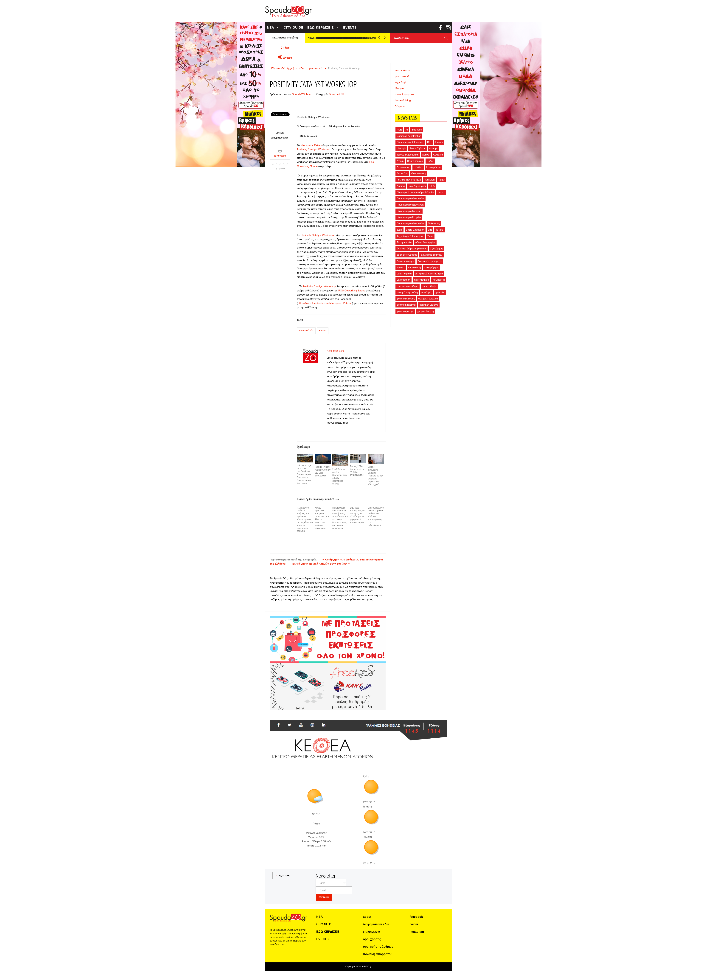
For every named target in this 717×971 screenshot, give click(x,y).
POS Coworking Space (351, 290)
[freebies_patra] (328, 665)
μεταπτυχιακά (404, 273)
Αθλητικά (438, 154)
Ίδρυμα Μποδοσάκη (407, 154)
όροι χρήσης (372, 939)
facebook (416, 916)
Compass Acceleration (409, 136)
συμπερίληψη (429, 286)
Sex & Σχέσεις (417, 148)
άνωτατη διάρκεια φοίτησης (411, 248)
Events (322, 330)
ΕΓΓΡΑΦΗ (324, 897)
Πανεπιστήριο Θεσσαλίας (410, 223)
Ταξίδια (439, 229)
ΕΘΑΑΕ (418, 167)
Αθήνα (425, 154)
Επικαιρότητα (433, 167)
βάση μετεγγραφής (407, 254)
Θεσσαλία (402, 173)
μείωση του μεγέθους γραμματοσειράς (278, 141)
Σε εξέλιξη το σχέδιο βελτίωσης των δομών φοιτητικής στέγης (339, 476)
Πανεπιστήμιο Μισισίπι (409, 211)
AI (407, 129)
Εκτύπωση (280, 155)
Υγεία (430, 236)
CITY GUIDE (293, 27)
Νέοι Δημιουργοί (417, 186)
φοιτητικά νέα (316, 68)
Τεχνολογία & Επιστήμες (410, 236)
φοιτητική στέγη (405, 311)
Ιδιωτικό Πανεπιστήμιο (409, 179)
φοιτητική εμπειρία (428, 298)
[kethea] (358, 724)
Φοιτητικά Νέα (337, 94)
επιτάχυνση (414, 267)
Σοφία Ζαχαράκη (415, 229)
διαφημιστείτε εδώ (376, 924)
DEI (429, 142)
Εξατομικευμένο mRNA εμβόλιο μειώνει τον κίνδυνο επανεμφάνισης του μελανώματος (376, 517)
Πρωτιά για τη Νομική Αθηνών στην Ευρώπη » (320, 563)
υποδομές (426, 292)
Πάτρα (440, 192)
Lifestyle (401, 148)
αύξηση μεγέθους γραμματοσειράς (281, 141)
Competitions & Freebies (410, 142)
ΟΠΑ (432, 186)
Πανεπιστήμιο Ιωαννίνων (410, 204)
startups (433, 148)
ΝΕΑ (270, 27)
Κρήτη (441, 179)
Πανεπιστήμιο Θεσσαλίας (410, 198)
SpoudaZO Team (302, 94)
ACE (399, 129)
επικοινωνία (371, 931)
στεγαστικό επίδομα (407, 286)
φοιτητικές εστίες (406, 298)
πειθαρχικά (439, 279)
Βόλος (430, 161)
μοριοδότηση (403, 279)
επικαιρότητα (402, 70)
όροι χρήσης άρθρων (378, 946)
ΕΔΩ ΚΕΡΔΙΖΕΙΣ (320, 27)
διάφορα (400, 106)
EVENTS (350, 27)
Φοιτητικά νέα (306, 330)
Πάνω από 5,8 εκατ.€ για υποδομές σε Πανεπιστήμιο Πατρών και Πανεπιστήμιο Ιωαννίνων (304, 474)
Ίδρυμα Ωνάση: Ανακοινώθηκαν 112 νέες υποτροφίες (322, 471)
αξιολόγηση (436, 248)
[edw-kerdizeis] (328, 620)
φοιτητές (440, 292)
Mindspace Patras (311, 145)
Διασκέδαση (403, 167)
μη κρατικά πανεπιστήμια (429, 273)
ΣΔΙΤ (399, 229)
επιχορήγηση (431, 267)
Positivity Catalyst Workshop (313, 149)
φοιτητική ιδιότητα (406, 304)
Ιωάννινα (430, 179)
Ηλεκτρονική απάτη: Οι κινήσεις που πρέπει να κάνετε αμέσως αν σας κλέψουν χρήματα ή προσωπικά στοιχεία (305, 519)
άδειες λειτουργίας (425, 242)
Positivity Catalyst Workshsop (318, 235)
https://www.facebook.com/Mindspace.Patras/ (324, 303)
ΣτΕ (430, 229)
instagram (417, 931)
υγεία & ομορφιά (404, 94)
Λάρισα (401, 186)
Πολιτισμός (434, 223)
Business (417, 129)
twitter (414, 924)
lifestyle (399, 88)
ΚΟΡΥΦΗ (284, 875)
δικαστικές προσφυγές (430, 261)
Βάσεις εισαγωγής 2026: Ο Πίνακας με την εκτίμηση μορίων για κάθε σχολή (375, 476)
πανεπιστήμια (421, 279)
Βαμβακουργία (415, 161)
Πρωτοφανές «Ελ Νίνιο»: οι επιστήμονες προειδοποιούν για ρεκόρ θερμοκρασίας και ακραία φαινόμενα (340, 518)
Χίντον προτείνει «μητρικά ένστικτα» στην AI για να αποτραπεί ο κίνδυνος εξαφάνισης (322, 518)
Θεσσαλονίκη (418, 173)
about (367, 916)
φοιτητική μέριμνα (428, 304)
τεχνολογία (401, 82)
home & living (403, 100)
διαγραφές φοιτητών (431, 254)
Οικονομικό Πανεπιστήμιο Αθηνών (415, 192)
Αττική (400, 161)
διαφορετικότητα (405, 261)
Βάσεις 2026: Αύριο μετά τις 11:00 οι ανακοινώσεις (357, 470)
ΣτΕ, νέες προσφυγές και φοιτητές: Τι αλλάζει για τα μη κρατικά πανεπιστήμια (357, 515)
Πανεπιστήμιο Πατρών (409, 217)
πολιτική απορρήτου (377, 954)
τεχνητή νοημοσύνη (407, 292)
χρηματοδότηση (425, 311)
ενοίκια (400, 267)
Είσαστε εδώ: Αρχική (282, 68)
